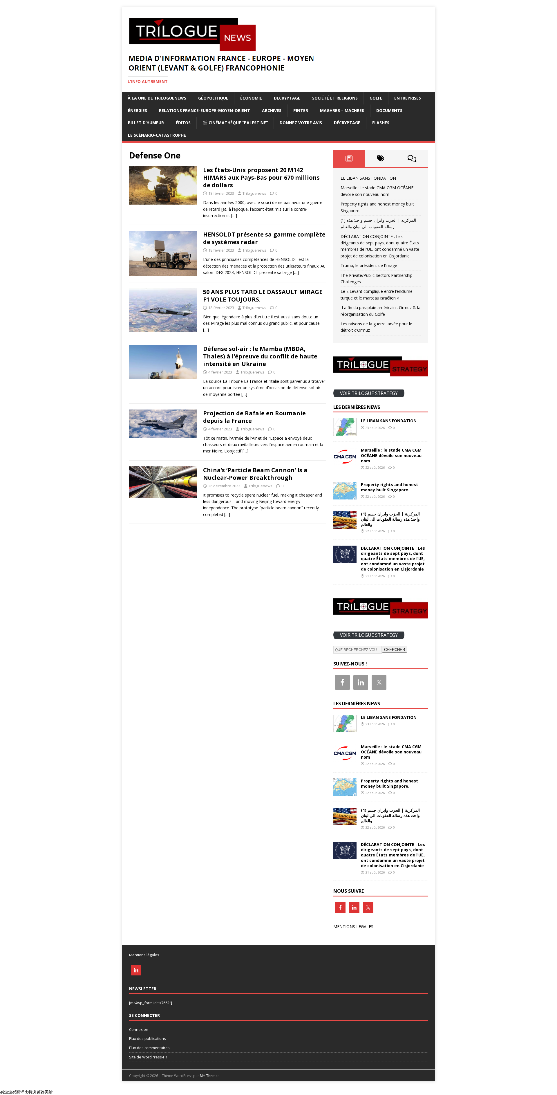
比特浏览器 (34, 1091)
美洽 (49, 1091)
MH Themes (209, 1075)
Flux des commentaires (149, 1047)
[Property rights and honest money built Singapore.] (345, 496)
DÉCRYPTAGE (347, 122)
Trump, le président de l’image (369, 265)
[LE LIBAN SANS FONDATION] (345, 432)
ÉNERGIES (137, 110)
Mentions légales (144, 954)
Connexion (138, 1029)
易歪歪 (6, 1091)
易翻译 (18, 1091)
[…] (234, 215)
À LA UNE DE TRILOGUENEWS (157, 98)
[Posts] (349, 158)
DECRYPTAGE (287, 98)
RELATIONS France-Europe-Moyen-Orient (204, 110)
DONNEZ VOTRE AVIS (301, 122)
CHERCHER (394, 649)
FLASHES (380, 122)
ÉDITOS (183, 122)
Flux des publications (147, 1038)
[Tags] (380, 158)
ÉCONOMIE (251, 98)
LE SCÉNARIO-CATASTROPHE (157, 135)
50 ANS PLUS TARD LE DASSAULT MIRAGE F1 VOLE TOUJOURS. (262, 295)
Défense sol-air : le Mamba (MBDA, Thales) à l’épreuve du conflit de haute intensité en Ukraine (260, 356)
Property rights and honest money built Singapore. (389, 487)
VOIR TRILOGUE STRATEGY (369, 393)
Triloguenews (254, 193)
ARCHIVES (271, 110)
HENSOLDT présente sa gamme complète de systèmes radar (264, 238)
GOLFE (376, 98)
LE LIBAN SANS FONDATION (368, 178)
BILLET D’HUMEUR (146, 122)
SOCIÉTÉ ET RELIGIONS (335, 98)
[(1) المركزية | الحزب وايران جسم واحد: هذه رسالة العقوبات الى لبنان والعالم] (345, 525)
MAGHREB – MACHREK (342, 110)
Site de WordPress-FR (148, 1057)
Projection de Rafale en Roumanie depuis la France (254, 417)
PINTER (300, 110)
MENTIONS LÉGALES (353, 926)
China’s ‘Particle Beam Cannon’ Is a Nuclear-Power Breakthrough (255, 473)
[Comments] (412, 158)
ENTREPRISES (407, 98)
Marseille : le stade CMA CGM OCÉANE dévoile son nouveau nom (391, 455)
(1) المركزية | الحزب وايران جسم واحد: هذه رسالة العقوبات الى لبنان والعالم (390, 519)
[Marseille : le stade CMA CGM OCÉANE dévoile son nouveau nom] (345, 461)
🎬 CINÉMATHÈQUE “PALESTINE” (235, 122)
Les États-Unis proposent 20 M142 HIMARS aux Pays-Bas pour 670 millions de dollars (261, 177)
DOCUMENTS (389, 110)
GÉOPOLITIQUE (213, 98)
